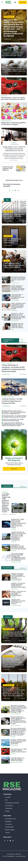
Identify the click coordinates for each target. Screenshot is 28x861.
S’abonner (14, 469)
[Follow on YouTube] (15, 190)
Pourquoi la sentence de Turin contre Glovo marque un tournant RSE (18, 279)
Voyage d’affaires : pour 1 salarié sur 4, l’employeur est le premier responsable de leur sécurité (14, 148)
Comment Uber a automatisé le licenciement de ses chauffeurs (17, 296)
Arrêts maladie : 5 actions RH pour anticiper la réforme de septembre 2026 (17, 288)
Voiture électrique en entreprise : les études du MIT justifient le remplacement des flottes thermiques (13, 368)
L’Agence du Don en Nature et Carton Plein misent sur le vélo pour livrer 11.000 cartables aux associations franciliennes (18, 536)
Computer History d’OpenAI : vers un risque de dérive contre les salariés (17, 325)
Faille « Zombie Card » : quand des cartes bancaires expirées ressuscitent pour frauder (18, 306)
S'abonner (23, 2)
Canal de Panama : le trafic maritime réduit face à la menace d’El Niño (12, 401)
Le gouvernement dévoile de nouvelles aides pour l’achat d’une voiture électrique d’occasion (13, 424)
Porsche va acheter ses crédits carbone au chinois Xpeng (13, 420)
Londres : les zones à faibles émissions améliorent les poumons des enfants (18, 585)
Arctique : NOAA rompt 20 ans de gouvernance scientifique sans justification (18, 742)
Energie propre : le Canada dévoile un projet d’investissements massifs (14, 416)
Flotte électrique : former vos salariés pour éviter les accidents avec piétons (13, 98)
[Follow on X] (12, 190)
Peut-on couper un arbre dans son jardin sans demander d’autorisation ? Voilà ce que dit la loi (14, 635)
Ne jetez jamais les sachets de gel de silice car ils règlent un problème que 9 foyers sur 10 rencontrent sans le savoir (18, 720)
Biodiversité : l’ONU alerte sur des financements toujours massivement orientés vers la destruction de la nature (18, 523)
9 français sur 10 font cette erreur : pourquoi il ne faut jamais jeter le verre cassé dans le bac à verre (13, 53)
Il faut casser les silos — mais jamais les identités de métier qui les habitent (13, 265)
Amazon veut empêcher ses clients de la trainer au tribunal (18, 601)
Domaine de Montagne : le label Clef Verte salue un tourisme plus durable (18, 547)
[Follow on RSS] (18, 190)
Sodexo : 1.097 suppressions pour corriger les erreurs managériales (13, 216)
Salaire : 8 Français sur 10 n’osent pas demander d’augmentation (18, 593)
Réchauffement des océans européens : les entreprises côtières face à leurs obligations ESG (14, 412)
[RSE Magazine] (8, 2)
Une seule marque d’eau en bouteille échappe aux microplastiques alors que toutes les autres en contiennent (18, 557)
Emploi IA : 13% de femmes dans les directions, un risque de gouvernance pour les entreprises (18, 316)
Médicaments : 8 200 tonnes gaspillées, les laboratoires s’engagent (13, 123)
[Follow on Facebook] (9, 190)
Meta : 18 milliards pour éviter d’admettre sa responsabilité (12, 241)
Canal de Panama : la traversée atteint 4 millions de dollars (17, 759)
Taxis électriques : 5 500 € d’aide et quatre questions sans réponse (18, 750)
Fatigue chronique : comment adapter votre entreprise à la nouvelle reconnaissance (18, 576)
